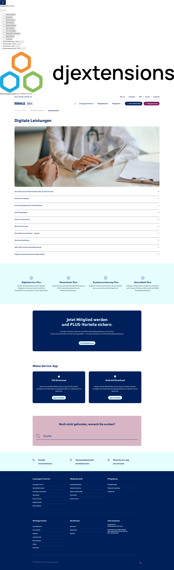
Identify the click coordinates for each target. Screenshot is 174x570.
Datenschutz (73, 530)
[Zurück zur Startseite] (23, 103)
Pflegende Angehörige (114, 488)
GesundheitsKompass (38, 488)
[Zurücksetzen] (1, 10)
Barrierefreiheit (37, 540)
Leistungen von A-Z (38, 484)
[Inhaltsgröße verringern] (20, 42)
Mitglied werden (153, 103)
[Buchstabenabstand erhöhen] (25, 49)
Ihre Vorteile (36, 495)
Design (34, 544)
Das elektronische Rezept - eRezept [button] (27, 233)
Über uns (122, 96)
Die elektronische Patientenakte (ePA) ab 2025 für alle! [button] (34, 191)
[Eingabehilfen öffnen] (3, 2)
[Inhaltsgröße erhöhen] (23, 42)
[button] (75, 103)
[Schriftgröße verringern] (17, 44)
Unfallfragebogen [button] (20, 212)
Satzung (72, 533)
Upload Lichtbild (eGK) (76, 491)
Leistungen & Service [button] (86, 103)
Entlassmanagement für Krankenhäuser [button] (28, 205)
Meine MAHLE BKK (135, 103)
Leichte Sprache (37, 537)
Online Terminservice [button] (22, 219)
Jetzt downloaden (118, 463)
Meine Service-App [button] (21, 226)
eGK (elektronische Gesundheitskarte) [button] (28, 247)
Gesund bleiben (37, 506)
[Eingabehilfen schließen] (4, 10)
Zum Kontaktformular (45, 463)
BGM (140, 96)
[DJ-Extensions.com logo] (87, 72)
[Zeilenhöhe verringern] (16, 46)
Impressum (73, 526)
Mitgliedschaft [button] (103, 103)
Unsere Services (37, 498)
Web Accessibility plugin (8, 94)
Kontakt (147, 96)
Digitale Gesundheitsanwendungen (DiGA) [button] (29, 254)
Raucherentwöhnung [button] (21, 240)
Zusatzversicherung (75, 488)
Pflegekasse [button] (116, 103)
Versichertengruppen (75, 484)
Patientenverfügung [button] (21, 198)
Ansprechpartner (37, 526)
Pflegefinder (111, 491)
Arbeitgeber (132, 96)
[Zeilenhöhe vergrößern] (19, 46)
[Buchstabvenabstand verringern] (22, 49)
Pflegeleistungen (112, 484)
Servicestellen (36, 530)
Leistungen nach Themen (39, 491)
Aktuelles (35, 533)
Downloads (156, 96)
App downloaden (59, 398)
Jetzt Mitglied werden (82, 463)
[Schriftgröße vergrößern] (20, 44)
